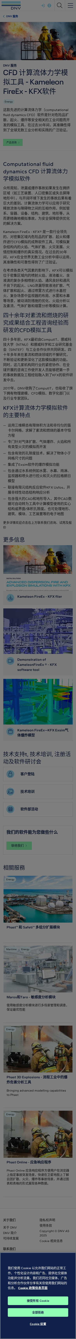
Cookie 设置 (38, 1324)
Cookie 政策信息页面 (33, 1288)
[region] (38, 1295)
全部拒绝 (38, 1312)
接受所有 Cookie (38, 1301)
